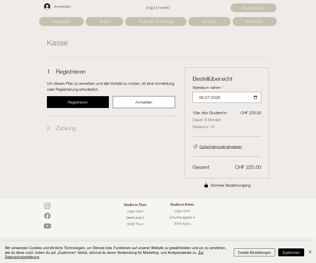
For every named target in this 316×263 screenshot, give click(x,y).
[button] (61, 21)
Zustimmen (291, 252)
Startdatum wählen (208, 87)
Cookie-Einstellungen (254, 252)
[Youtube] (47, 226)
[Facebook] (47, 216)
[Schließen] (310, 252)
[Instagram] (47, 205)
